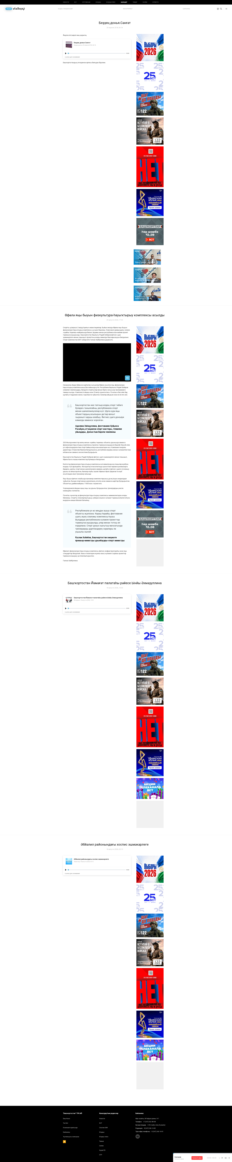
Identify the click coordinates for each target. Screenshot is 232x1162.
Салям (145, 2)
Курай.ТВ (156, 2)
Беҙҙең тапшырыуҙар (65, 9)
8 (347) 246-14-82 (150, 1067)
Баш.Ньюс (66, 1057)
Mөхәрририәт (128, 9)
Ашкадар (124, 2)
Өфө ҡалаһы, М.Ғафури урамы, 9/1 (147, 1057)
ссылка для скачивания (72, 57)
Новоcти (66, 2)
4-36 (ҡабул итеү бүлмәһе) (156, 1064)
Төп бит (65, 1062)
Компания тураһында (70, 1066)
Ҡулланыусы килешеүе (71, 1075)
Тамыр (135, 2)
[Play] (222, 1157)
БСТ (75, 2)
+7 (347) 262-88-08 (149, 1060)
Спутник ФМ (86, 2)
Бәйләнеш (66, 1071)
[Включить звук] (127, 377)
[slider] (97, 53)
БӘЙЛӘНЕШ (186, 9)
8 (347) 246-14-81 (157, 1070)
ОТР (100, 1093)
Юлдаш (98, 2)
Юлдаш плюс (110, 2)
